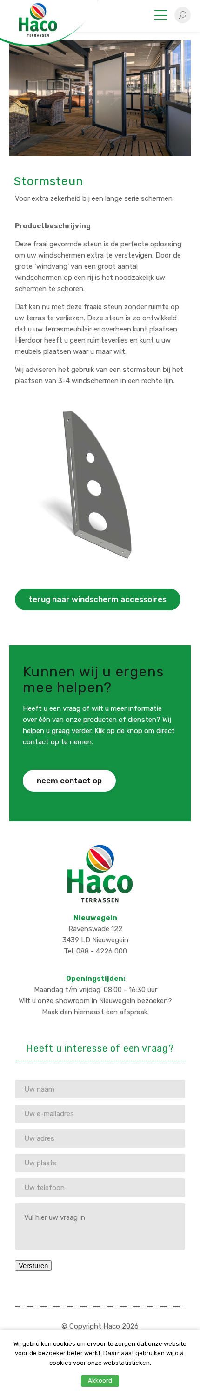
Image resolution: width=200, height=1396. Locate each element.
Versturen (33, 1266)
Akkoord (100, 1380)
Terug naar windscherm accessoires (98, 599)
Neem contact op (69, 780)
